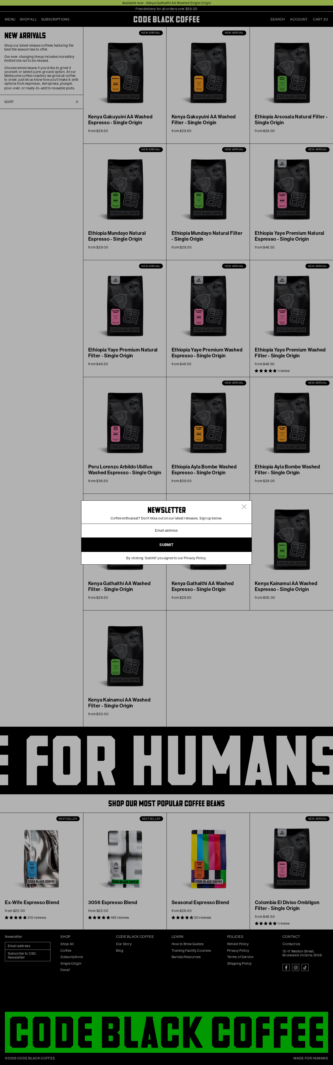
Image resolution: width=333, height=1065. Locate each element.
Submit (166, 545)
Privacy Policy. (195, 558)
